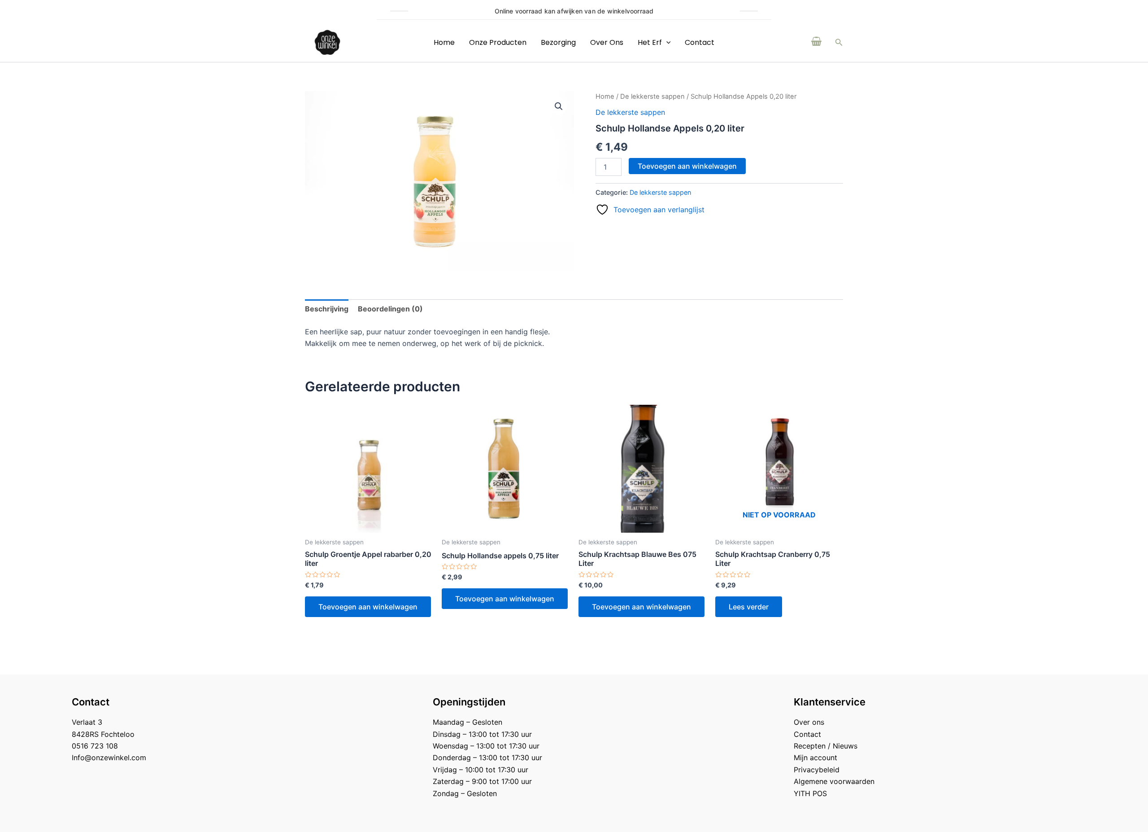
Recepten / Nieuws (825, 745)
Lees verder (749, 606)
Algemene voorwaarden (834, 781)
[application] (666, 42)
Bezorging (558, 42)
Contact (699, 42)
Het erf (650, 42)
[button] (839, 42)
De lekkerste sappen (652, 96)
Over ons (606, 42)
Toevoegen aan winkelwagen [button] (367, 606)
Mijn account (815, 757)
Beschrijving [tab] (326, 308)
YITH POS (810, 793)
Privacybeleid (816, 769)
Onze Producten (497, 42)
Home (444, 42)
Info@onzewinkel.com (109, 757)
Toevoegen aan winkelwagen (687, 166)
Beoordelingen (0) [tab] (390, 308)
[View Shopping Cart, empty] (816, 42)
